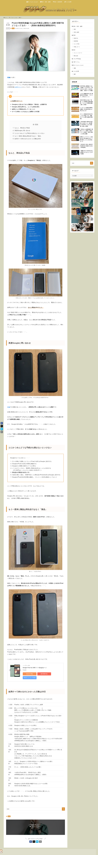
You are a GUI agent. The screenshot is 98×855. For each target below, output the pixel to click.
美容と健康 (76, 32)
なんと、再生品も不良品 (22, 128)
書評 (75, 74)
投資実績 (76, 41)
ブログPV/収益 (77, 58)
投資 (74, 35)
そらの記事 (76, 71)
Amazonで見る (29, 673)
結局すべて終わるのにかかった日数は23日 (28, 139)
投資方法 (76, 38)
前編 (8, 77)
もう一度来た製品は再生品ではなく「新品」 (28, 136)
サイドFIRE (76, 44)
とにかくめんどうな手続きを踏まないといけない (30, 133)
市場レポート (77, 46)
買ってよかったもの (78, 65)
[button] (30, 841)
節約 (75, 29)
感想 (13, 28)
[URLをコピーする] (40, 841)
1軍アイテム (76, 62)
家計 (74, 50)
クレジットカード (78, 53)
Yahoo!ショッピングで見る (30, 677)
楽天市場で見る (44, 673)
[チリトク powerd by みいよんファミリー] (49, 9)
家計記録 (76, 55)
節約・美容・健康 (77, 26)
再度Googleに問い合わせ (22, 130)
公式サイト (18, 87)
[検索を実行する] (63, 809)
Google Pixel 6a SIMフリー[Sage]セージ (35, 667)
